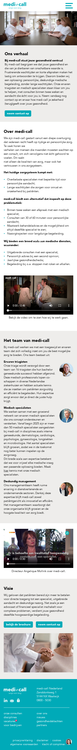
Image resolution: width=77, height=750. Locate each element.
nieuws (41, 717)
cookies (56, 740)
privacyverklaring (23, 740)
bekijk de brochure (18, 624)
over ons (42, 713)
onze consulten (13, 713)
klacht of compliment (54, 744)
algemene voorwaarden (24, 744)
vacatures (9, 721)
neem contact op (18, 113)
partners (42, 725)
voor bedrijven (13, 725)
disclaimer (42, 740)
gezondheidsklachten (50, 721)
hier (6, 470)
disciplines (10, 717)
